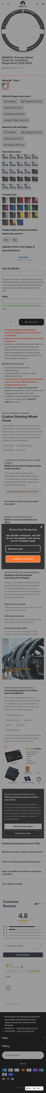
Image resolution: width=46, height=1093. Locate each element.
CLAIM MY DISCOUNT (23, 559)
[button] (34, 1088)
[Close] (41, 527)
